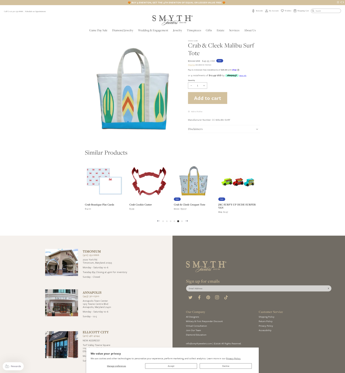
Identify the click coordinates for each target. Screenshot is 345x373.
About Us (250, 30)
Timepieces (194, 30)
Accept (171, 366)
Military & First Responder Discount (204, 321)
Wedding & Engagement (153, 30)
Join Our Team (193, 330)
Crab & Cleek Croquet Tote (189, 204)
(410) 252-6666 (91, 255)
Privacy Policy (266, 325)
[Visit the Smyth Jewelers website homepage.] (172, 20)
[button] (195, 111)
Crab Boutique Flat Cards (99, 204)
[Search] (313, 11)
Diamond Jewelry (122, 30)
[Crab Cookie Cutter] (148, 181)
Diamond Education (196, 334)
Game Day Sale (98, 30)
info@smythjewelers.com (199, 343)
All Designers (192, 316)
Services (234, 30)
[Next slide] (186, 221)
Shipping (191, 65)
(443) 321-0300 (91, 296)
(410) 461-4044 (91, 335)
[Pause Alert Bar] (338, 2)
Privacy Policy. (233, 358)
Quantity (191, 80)
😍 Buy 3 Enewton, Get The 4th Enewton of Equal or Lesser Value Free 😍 (176, 2)
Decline (225, 366)
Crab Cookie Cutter (140, 204)
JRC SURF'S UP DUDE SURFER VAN (237, 206)
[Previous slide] (158, 221)
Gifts (209, 30)
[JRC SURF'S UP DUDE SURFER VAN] (237, 181)
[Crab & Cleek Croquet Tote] (193, 181)
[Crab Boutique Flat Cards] (104, 181)
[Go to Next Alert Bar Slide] (343, 2)
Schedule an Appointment (35, 11)
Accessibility (265, 330)
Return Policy (266, 321)
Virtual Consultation (196, 325)
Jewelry (177, 30)
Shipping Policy (267, 316)
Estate (221, 30)
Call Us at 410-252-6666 (13, 11)
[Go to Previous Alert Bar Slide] (341, 2)
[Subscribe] (328, 288)
